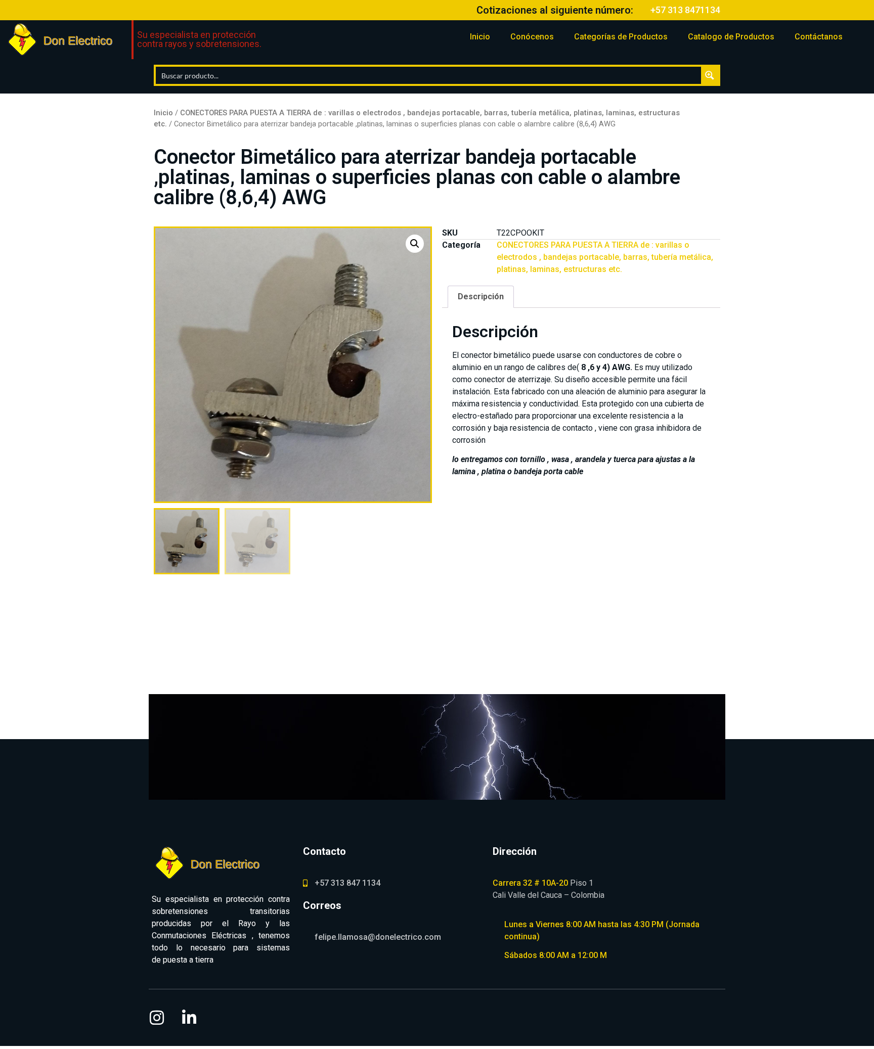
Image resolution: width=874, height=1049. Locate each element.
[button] (415, 244)
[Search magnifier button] (709, 75)
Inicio (480, 36)
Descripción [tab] (481, 296)
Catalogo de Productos (731, 36)
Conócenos (532, 36)
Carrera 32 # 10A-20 (530, 883)
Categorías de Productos (621, 36)
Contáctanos (819, 36)
